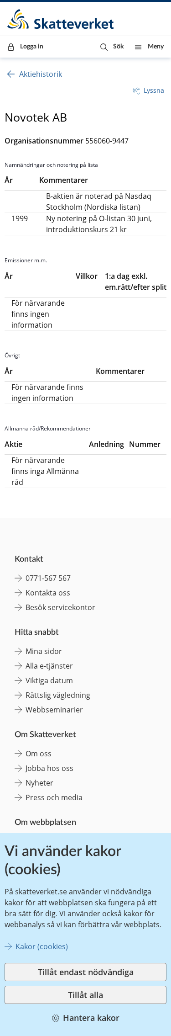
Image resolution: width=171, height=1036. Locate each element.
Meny (156, 46)
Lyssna (154, 90)
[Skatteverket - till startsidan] (61, 19)
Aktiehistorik (40, 74)
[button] (112, 47)
